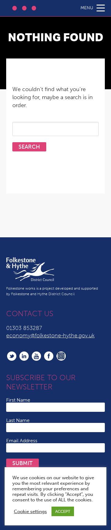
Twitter (11, 356)
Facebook (48, 356)
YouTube (36, 356)
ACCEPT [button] (62, 511)
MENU (86, 7)
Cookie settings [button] (30, 511)
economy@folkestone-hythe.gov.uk (50, 335)
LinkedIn (24, 356)
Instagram (61, 356)
